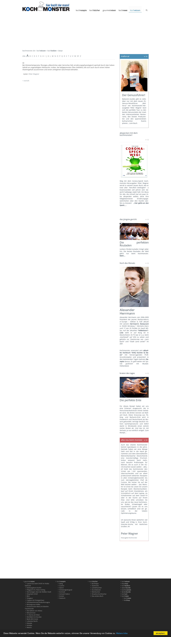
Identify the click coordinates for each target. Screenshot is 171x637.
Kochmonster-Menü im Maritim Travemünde (37, 607)
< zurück (25, 80)
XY (78, 56)
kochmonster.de (28, 51)
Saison (61, 588)
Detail (60, 51)
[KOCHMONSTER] (46, 6)
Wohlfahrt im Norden (34, 617)
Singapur (30, 598)
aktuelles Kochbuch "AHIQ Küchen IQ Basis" (134, 352)
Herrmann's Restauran (139, 324)
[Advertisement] (85, 30)
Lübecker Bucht (32, 621)
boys (125, 583)
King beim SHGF (32, 594)
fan (127, 600)
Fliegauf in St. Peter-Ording (36, 590)
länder (126, 592)
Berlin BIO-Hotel (32, 619)
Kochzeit (62, 592)
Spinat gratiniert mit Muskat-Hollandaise (134, 363)
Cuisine (61, 586)
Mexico (29, 627)
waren (126, 588)
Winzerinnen (31, 613)
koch (81, 10)
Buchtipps (95, 583)
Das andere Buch (97, 596)
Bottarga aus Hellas (33, 604)
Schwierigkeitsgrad (65, 590)
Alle (23, 56)
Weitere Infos (122, 633)
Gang (61, 583)
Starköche (95, 586)
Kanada (29, 623)
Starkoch (62, 598)
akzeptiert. (160, 633)
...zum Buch (132, 123)
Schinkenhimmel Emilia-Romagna (38, 602)
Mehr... (122, 256)
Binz (28, 596)
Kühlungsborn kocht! (34, 588)
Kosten (61, 596)
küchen (126, 590)
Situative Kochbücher (99, 594)
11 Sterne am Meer (33, 615)
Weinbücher (96, 592)
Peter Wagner (34, 74)
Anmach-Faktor (64, 594)
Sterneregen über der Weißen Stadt (39, 592)
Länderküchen (97, 588)
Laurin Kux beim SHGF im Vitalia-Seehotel (37, 584)
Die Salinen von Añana (34, 611)
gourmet (109, 10)
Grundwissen (96, 590)
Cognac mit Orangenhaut (35, 600)
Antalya (29, 625)
